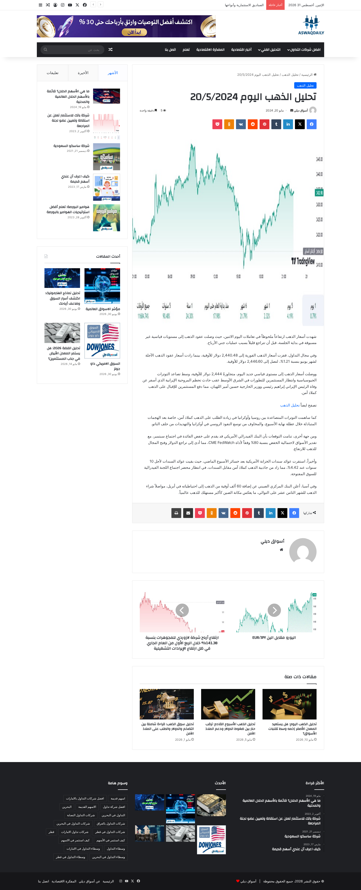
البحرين (66, 807)
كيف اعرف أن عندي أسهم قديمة (75, 179)
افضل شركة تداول (114, 807)
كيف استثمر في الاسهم (75, 840)
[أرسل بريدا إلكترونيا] (291, 110)
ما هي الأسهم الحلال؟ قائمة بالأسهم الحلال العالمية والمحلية (68, 96)
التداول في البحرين (113, 815)
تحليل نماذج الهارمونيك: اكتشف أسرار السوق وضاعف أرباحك (62, 298)
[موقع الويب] (281, 550)
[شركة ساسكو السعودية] (106, 156)
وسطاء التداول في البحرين (108, 857)
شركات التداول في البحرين (73, 823)
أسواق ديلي (301, 110)
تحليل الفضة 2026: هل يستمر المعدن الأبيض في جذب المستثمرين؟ (63, 353)
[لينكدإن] (288, 124)
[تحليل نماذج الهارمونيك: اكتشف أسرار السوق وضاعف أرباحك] (62, 278)
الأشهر (113, 72)
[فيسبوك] (312, 124)
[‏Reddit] (253, 124)
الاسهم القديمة (87, 807)
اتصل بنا (170, 50)
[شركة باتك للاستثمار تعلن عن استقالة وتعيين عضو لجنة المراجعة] (106, 126)
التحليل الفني (270, 50)
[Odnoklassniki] (229, 124)
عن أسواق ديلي (89, 881)
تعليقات (52, 72)
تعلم (186, 50)
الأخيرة (83, 72)
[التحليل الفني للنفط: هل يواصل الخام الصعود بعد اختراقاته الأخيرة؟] (149, 833)
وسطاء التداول (116, 848)
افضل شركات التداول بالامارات (85, 798)
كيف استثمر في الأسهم (111, 840)
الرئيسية (307, 75)
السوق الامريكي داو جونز (105, 366)
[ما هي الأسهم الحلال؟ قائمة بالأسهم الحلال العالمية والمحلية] (106, 96)
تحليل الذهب (290, 75)
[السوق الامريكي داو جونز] (102, 341)
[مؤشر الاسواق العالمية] (102, 286)
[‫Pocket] (217, 124)
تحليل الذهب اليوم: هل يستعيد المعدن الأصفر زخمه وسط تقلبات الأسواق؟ (292, 729)
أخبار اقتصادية (241, 50)
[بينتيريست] (264, 124)
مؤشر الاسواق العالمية (248, 5)
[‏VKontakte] (241, 124)
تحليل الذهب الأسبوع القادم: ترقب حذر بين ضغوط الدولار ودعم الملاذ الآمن (230, 729)
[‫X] (300, 124)
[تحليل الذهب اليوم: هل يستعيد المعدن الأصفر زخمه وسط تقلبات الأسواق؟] (290, 704)
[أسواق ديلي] (311, 25)
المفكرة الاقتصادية (210, 50)
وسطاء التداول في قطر (70, 857)
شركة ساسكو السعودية (71, 146)
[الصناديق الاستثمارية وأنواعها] (211, 805)
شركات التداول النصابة (81, 815)
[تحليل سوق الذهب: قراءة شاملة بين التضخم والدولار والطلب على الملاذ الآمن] (167, 704)
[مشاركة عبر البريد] (188, 513)
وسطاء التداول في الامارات (83, 848)
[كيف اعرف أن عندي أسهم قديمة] (106, 187)
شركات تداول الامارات (74, 832)
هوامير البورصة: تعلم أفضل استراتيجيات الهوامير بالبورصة (68, 210)
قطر (51, 832)
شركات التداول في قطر (110, 832)
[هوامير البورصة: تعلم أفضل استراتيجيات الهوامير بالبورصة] (106, 217)
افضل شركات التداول (305, 50)
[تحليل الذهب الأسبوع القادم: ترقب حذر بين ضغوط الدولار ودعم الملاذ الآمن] (228, 704)
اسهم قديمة (118, 798)
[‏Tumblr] (276, 124)
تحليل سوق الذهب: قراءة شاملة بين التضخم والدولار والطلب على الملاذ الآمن (167, 729)
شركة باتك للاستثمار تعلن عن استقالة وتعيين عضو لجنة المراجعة (68, 120)
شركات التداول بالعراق (111, 823)
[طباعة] (176, 513)
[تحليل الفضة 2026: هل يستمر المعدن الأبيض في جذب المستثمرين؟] (62, 333)
